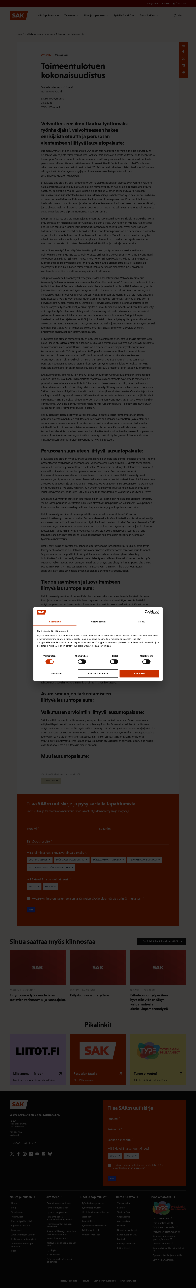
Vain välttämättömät (98, 673)
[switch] (82, 661)
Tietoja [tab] (141, 621)
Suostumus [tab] (55, 621)
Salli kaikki (139, 673)
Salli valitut (56, 673)
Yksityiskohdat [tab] (98, 621)
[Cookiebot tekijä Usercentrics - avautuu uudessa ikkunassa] (146, 612)
